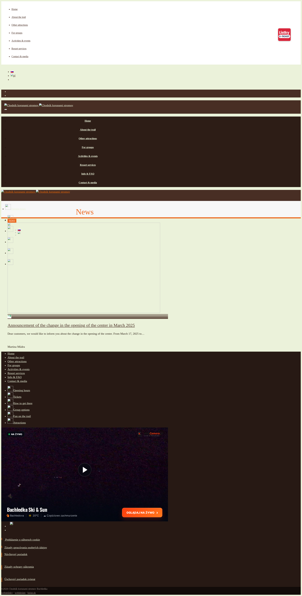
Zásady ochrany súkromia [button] (19, 566)
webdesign (20, 592)
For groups (14, 365)
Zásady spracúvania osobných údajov (25, 547)
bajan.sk (32, 592)
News (12, 221)
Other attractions (17, 361)
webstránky (7, 592)
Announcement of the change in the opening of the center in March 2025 (71, 325)
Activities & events (19, 369)
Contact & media (17, 381)
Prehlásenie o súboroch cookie (22, 539)
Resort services (16, 373)
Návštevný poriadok (15, 554)
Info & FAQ (15, 377)
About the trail (16, 357)
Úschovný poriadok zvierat (19, 579)
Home (11, 353)
